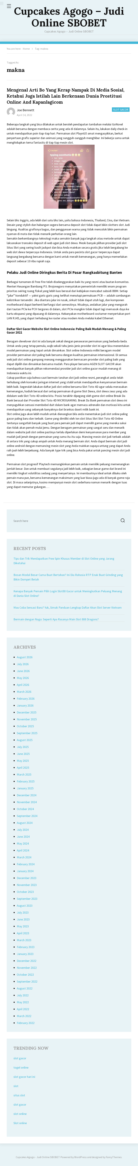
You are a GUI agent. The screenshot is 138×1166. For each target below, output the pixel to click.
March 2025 (24, 774)
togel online (20, 1067)
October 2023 (25, 892)
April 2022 (23, 1009)
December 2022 (26, 961)
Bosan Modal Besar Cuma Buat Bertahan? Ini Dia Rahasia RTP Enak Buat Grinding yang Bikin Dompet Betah (68, 577)
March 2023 (24, 940)
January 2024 (25, 871)
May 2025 (23, 761)
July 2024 (23, 830)
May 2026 (23, 678)
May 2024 (23, 843)
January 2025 (25, 788)
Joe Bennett (25, 110)
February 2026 (25, 698)
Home (26, 48)
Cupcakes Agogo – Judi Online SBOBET (69, 17)
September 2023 (27, 899)
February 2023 (25, 947)
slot (15, 1086)
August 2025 (24, 740)
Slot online (20, 1123)
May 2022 (23, 1002)
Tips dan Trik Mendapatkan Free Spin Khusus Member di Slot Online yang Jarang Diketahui (63, 561)
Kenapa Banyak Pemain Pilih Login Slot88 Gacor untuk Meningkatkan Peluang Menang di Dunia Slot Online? (67, 593)
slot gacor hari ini (24, 1077)
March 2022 (24, 1016)
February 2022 (25, 1023)
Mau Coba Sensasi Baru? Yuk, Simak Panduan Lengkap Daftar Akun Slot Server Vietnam (67, 607)
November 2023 (27, 885)
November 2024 (27, 802)
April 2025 (23, 767)
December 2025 (26, 712)
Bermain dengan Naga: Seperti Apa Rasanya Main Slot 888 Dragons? (56, 619)
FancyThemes (114, 1157)
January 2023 (25, 954)
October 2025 (25, 726)
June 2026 (23, 671)
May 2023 (23, 926)
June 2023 (23, 919)
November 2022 (27, 968)
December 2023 (26, 878)
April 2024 (23, 850)
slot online (20, 1114)
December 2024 (26, 795)
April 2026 (23, 685)
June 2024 (23, 836)
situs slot (19, 1095)
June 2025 (23, 754)
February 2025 (25, 781)
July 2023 (23, 912)
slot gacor (19, 1058)
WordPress (80, 1157)
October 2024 (25, 809)
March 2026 (24, 692)
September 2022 (27, 981)
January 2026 (25, 705)
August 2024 (24, 823)
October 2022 (25, 974)
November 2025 (27, 719)
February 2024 (25, 864)
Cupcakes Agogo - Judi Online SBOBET (38, 1157)
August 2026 (24, 657)
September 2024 (27, 816)
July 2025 (23, 747)
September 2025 (27, 733)
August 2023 (24, 905)
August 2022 (24, 988)
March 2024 (24, 857)
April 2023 (23, 933)
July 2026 (23, 664)
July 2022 (23, 995)
